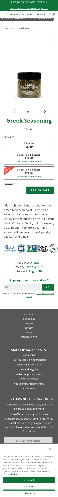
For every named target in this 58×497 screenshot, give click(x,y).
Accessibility (29, 388)
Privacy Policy (10, 474)
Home (5, 28)
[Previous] (14, 111)
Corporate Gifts (29, 336)
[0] (54, 14)
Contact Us (29, 355)
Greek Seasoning (26, 28)
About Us (29, 314)
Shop (29, 332)
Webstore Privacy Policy (29, 374)
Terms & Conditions (29, 379)
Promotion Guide (29, 369)
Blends (13, 28)
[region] (29, 470)
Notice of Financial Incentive (29, 383)
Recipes (29, 323)
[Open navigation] (7, 14)
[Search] (50, 14)
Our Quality (29, 318)
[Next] (44, 111)
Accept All (29, 480)
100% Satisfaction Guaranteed (29, 359)
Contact (29, 327)
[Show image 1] (28, 112)
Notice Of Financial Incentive (21, 427)
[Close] (49, 449)
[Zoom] (51, 40)
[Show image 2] (31, 112)
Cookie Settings (29, 493)
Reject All (28, 486)
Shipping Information (29, 364)
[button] (29, 8)
